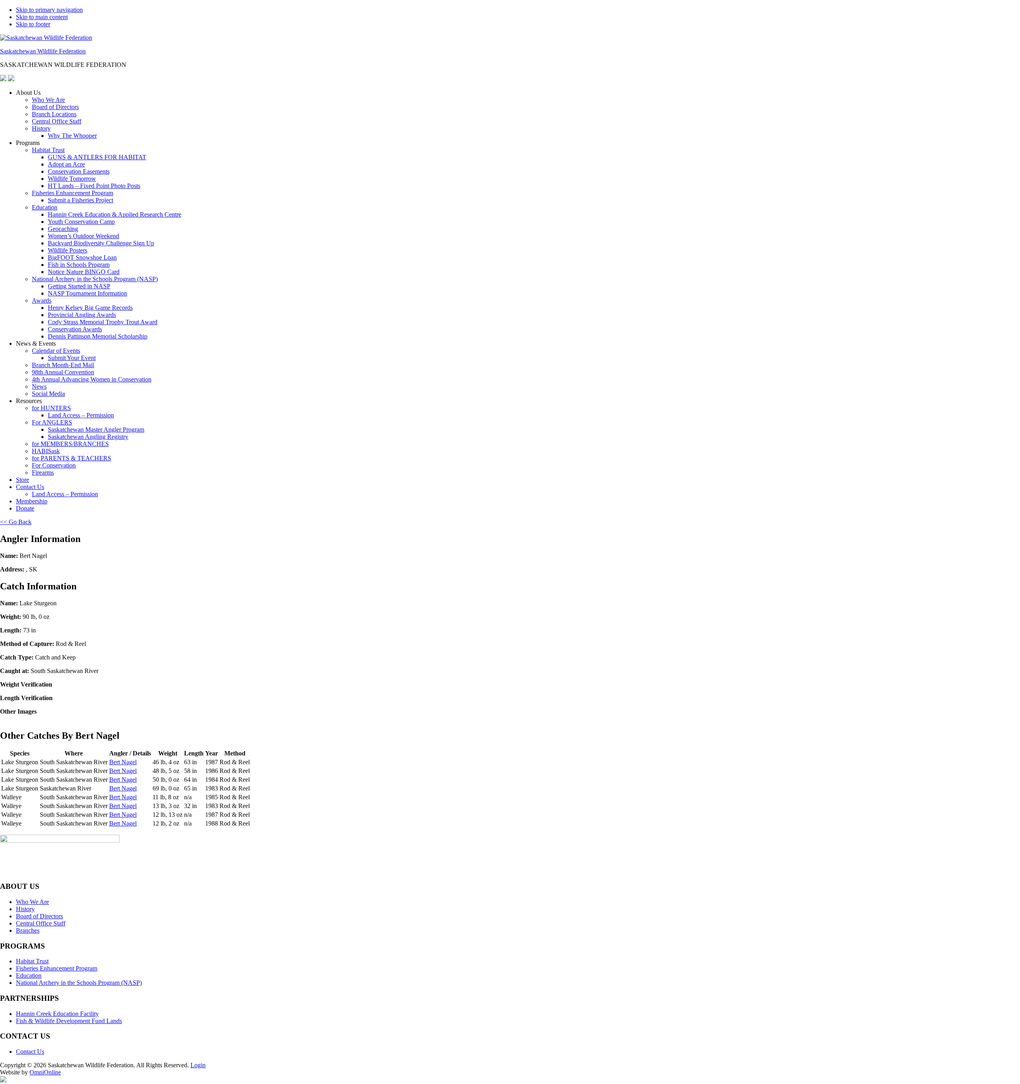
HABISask (46, 451)
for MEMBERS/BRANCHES (70, 443)
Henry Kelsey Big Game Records (90, 307)
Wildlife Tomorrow (72, 178)
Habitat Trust (48, 150)
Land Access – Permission (81, 415)
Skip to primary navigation (49, 9)
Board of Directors (55, 107)
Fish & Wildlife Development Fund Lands (69, 1020)
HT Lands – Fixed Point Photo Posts (94, 185)
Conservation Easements (79, 171)
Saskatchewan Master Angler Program (96, 429)
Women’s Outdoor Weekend (83, 236)
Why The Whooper (72, 135)
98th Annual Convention (63, 372)
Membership (31, 501)
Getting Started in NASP (79, 286)
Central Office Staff (56, 121)
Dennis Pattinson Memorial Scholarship (97, 336)
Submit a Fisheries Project (80, 200)
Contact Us (30, 486)
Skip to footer (33, 24)
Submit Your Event (72, 357)
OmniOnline (45, 1072)
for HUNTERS (51, 408)
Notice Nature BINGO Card (84, 271)
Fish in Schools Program (79, 264)
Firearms (43, 472)
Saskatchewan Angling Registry (88, 436)
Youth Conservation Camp (81, 221)
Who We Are (48, 99)
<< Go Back (15, 522)
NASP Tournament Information (87, 293)
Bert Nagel (123, 762)
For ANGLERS (52, 422)
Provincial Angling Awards (82, 314)
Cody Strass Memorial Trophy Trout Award (102, 322)
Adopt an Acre (66, 164)
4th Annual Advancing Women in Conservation (91, 379)
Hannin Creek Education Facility (57, 1013)
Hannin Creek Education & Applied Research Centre (114, 214)
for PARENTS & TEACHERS (71, 458)
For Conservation (54, 465)
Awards (41, 300)
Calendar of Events (56, 350)
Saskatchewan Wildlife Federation (43, 51)
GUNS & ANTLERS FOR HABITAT (97, 157)
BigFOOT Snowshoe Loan (82, 257)
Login (198, 1065)
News (39, 386)
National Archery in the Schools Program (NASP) (95, 279)
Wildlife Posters (67, 250)
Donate (25, 508)
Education (44, 207)
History (41, 128)
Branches (27, 930)
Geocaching (63, 228)
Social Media (48, 393)
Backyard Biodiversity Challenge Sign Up (101, 243)
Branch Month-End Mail (63, 365)
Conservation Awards (75, 329)
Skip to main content (42, 17)
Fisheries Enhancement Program (72, 193)
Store (22, 479)
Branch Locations (54, 114)
